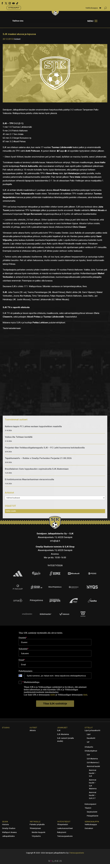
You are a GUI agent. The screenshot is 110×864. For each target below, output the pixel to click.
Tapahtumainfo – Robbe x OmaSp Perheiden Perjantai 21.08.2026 (38, 458)
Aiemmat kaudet (93, 766)
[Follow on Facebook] (1, 2)
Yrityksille (35, 822)
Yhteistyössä (35, 828)
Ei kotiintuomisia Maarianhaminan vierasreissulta (29, 479)
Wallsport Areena (9, 832)
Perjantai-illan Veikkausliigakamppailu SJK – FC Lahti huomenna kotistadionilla (45, 447)
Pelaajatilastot (92, 816)
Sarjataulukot (92, 812)
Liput (89, 734)
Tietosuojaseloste (64, 836)
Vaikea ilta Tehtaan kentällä (18, 437)
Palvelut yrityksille (37, 824)
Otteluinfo (89, 747)
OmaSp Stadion (8, 828)
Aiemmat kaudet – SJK (92, 773)
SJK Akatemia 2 (93, 763)
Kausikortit (91, 738)
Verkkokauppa (92, 8)
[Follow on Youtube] (12, 2)
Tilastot (88, 808)
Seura (5, 822)
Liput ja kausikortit (92, 730)
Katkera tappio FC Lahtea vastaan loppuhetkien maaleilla (33, 426)
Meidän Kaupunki (38, 832)
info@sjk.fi (55, 541)
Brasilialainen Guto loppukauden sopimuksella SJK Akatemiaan (37, 469)
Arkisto (33, 730)
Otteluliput (13, 8)
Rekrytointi (61, 832)
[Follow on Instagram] (8, 2)
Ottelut (89, 728)
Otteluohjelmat (91, 751)
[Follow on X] (5, 2)
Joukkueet (62, 728)
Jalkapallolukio (8, 836)
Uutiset (17, 39)
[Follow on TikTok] (16, 2)
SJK (58, 730)
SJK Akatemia (63, 734)
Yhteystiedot (63, 822)
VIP (88, 742)
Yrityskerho (36, 836)
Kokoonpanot (90, 804)
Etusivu (6, 728)
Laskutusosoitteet (65, 828)
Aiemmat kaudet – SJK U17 (92, 795)
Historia (5, 824)
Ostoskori (89, 828)
